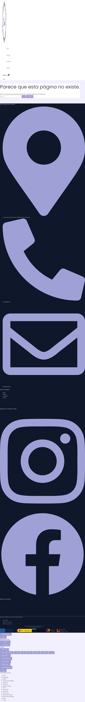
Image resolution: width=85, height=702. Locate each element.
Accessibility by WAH (5, 673)
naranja (36, 652)
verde (17, 652)
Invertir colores (5, 664)
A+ (8, 641)
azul (24, 652)
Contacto (8, 61)
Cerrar (3, 637)
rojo (30, 652)
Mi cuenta (5, 691)
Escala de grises (5, 661)
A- (2, 641)
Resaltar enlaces (5, 655)
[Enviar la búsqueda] (24, 96)
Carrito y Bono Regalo (8, 681)
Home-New (5, 689)
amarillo (44, 652)
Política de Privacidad (8, 696)
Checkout (5, 682)
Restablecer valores (6, 658)
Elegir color (4, 649)
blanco (10, 652)
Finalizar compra (7, 686)
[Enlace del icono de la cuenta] (4, 79)
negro (3, 652)
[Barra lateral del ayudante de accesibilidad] (6, 634)
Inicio (7, 49)
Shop (4, 698)
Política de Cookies (7, 695)
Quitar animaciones (6, 667)
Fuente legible (5, 644)
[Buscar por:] (13, 96)
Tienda (8, 55)
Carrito (8, 68)
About (4, 675)
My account (6, 693)
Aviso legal (5, 677)
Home (4, 688)
